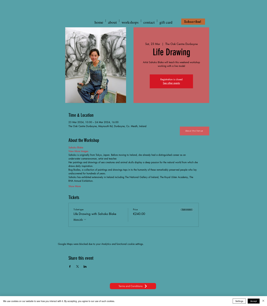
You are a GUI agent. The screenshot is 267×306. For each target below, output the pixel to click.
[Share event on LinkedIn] (85, 266)
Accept (253, 301)
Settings (239, 301)
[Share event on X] (77, 266)
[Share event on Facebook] (69, 266)
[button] (193, 22)
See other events (171, 83)
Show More (74, 186)
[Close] (263, 301)
